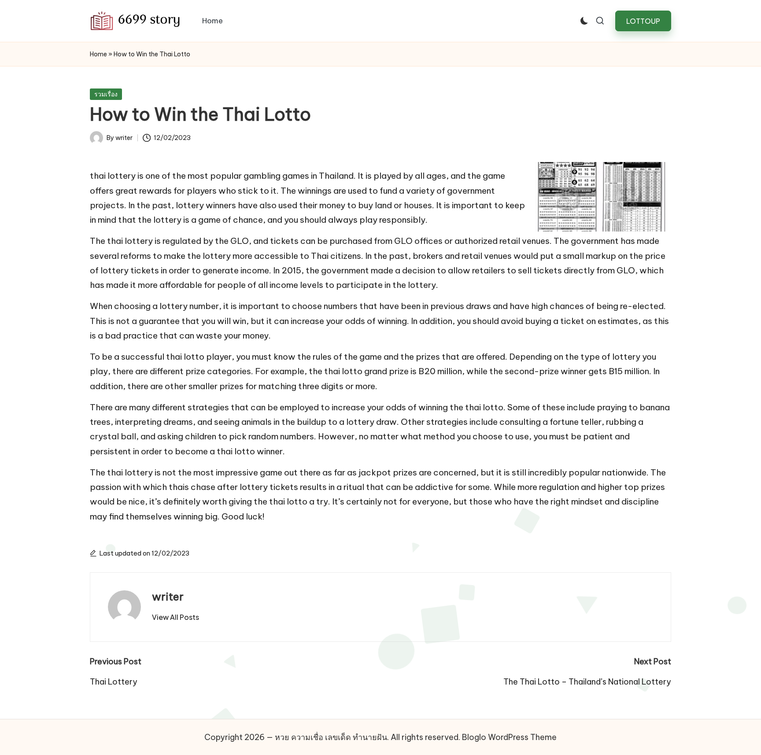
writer (168, 596)
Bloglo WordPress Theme (509, 737)
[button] (643, 21)
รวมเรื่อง (106, 94)
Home (98, 54)
